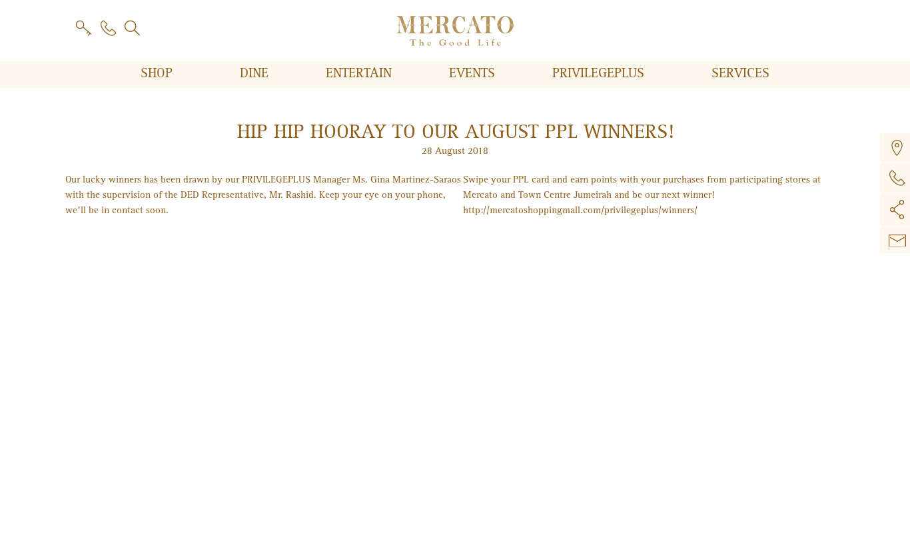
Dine (256, 73)
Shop (159, 73)
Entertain (361, 73)
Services (740, 73)
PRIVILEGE (598, 73)
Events (474, 73)
